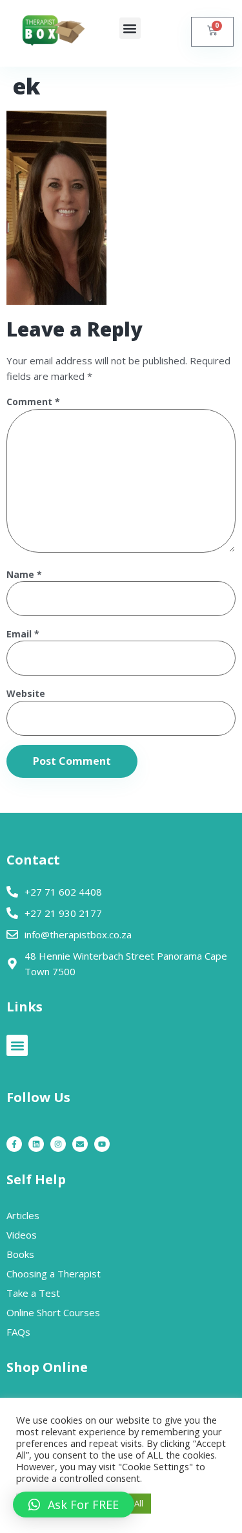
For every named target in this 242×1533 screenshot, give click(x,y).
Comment (33, 402)
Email (22, 634)
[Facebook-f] (14, 1144)
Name (24, 574)
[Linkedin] (36, 1144)
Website (25, 694)
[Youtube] (102, 1144)
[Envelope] (80, 1144)
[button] (130, 28)
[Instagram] (58, 1144)
